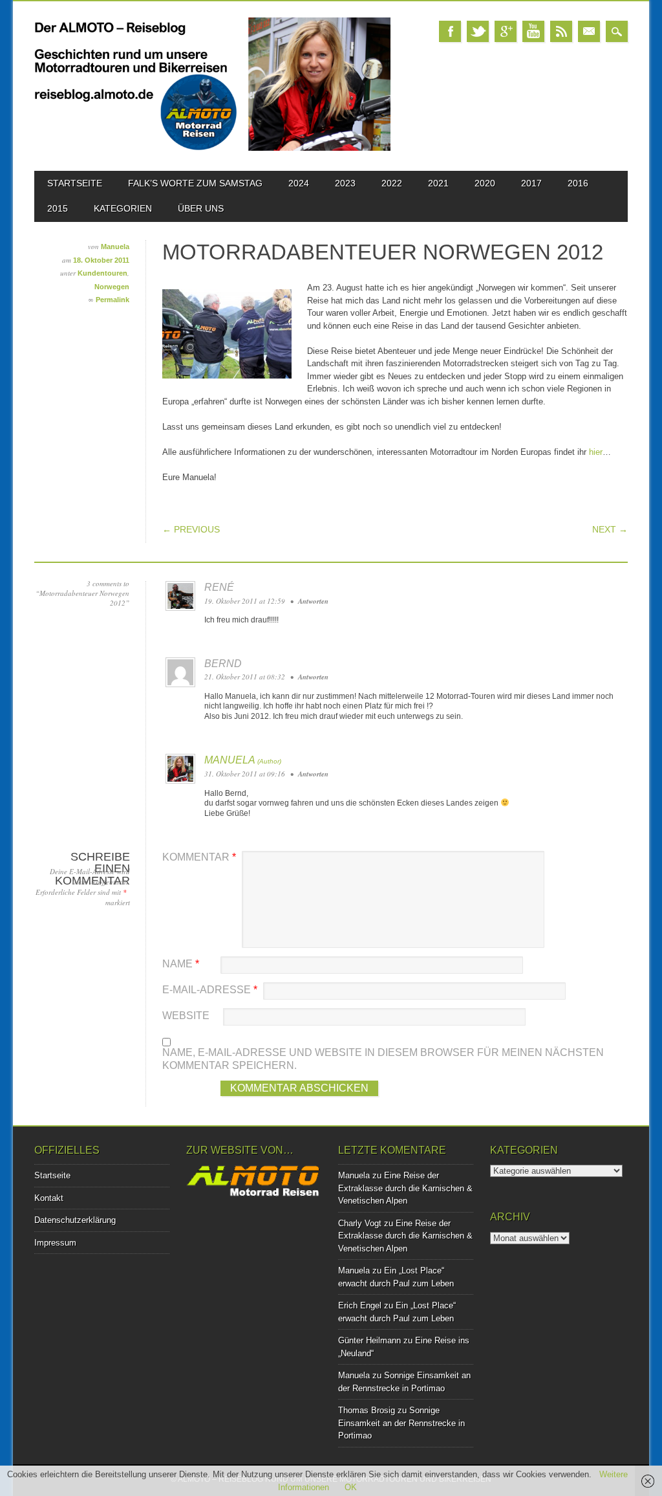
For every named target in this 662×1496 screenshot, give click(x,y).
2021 (438, 183)
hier (596, 452)
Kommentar (199, 857)
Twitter (478, 31)
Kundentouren (102, 273)
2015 (57, 208)
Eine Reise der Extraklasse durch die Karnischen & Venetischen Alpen (405, 1188)
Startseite (74, 183)
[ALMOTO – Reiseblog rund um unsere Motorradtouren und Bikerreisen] (212, 148)
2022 (391, 183)
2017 (531, 183)
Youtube (533, 31)
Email (589, 31)
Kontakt (48, 1198)
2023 (345, 183)
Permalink (112, 299)
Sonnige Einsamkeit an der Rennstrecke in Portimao (401, 1422)
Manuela (115, 246)
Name (180, 963)
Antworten (313, 601)
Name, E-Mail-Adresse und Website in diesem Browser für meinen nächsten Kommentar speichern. (383, 1059)
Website (185, 1015)
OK (351, 1487)
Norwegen (111, 287)
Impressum (55, 1243)
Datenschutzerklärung (75, 1220)
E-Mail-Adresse (209, 989)
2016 (578, 183)
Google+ (506, 31)
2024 (298, 183)
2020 (485, 183)
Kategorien (123, 208)
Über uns (201, 208)
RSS (561, 31)
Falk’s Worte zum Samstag (195, 183)
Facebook (450, 31)
